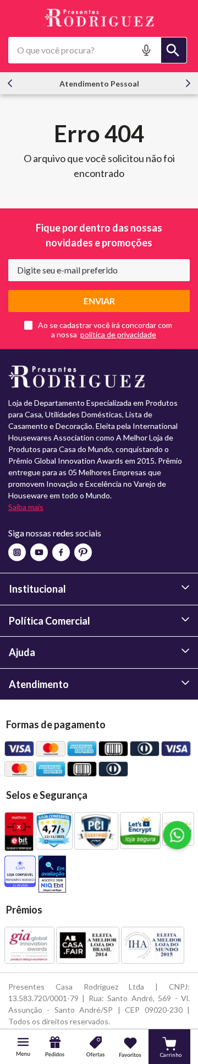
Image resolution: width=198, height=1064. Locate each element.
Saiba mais (25, 507)
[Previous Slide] (9, 83)
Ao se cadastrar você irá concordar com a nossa (105, 329)
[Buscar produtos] (174, 50)
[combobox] (97, 50)
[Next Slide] (188, 83)
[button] (147, 50)
